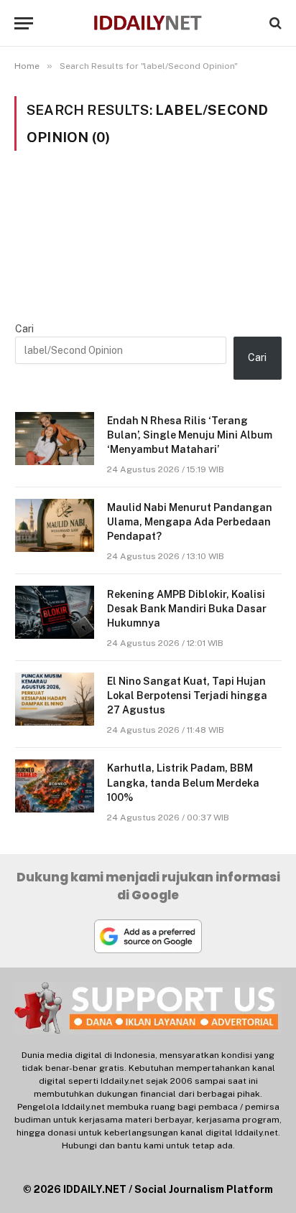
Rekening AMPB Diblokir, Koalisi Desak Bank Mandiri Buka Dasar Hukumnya (187, 609)
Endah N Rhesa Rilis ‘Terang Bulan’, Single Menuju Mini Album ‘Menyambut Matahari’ (189, 435)
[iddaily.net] (148, 23)
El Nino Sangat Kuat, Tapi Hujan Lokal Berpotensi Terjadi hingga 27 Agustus (187, 695)
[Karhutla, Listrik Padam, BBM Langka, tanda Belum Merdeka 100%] (54, 785)
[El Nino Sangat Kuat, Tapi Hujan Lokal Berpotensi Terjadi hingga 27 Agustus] (54, 699)
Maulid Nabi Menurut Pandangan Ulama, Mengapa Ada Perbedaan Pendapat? (189, 522)
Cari (24, 328)
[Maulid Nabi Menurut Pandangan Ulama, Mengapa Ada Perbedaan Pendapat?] (54, 525)
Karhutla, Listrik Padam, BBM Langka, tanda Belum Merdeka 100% (183, 782)
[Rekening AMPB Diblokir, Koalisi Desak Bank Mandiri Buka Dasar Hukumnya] (54, 612)
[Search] (274, 23)
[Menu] (23, 23)
